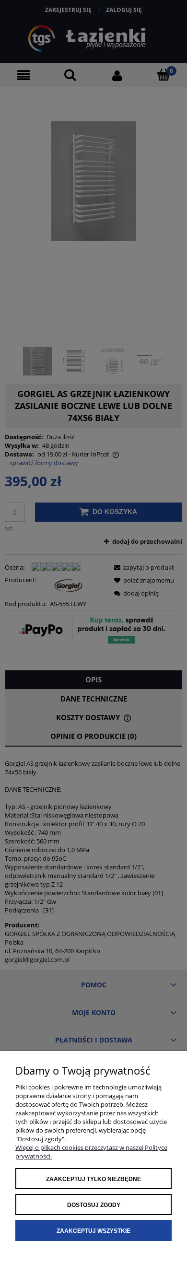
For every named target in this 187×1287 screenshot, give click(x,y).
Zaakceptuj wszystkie (93, 1231)
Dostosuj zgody (93, 1205)
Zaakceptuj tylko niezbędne (93, 1179)
